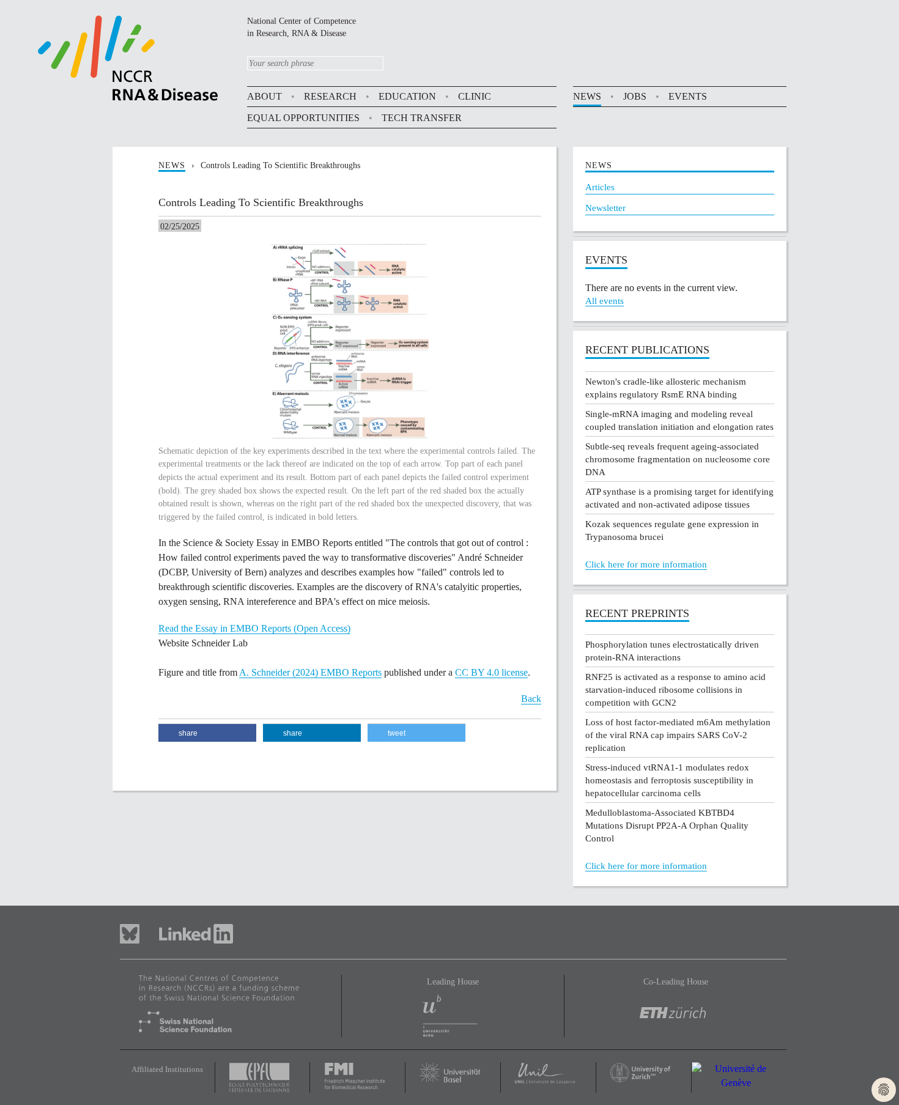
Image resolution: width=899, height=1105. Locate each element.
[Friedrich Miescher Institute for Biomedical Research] (357, 1075)
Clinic (474, 96)
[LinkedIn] (196, 933)
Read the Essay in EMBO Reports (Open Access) (254, 628)
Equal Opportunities (303, 118)
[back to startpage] (127, 57)
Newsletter (605, 208)
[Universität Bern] (452, 1012)
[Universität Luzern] (548, 1073)
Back (531, 698)
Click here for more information (646, 564)
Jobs (634, 96)
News (587, 96)
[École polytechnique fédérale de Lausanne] (262, 1077)
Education (407, 96)
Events (687, 96)
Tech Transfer (422, 118)
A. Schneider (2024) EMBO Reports (310, 672)
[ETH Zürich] (675, 1003)
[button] (207, 733)
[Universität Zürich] (643, 1072)
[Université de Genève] (739, 1076)
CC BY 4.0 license (491, 672)
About (264, 96)
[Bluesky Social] (139, 933)
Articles (600, 187)
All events (604, 301)
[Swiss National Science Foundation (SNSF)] (230, 1003)
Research (330, 96)
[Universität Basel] (452, 1072)
